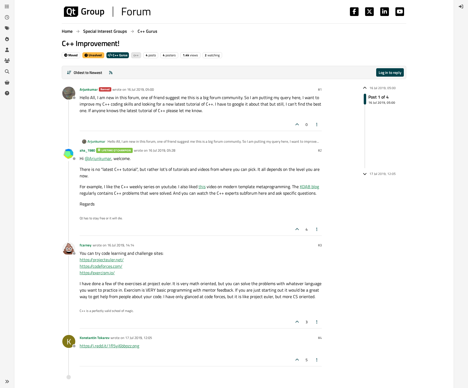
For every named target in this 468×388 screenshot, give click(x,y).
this (202, 186)
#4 (320, 337)
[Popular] (7, 39)
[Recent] (7, 17)
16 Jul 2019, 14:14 (120, 245)
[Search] (7, 71)
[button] (7, 381)
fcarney (86, 245)
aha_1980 (87, 150)
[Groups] (7, 60)
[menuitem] (461, 6)
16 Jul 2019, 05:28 (161, 150)
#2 (320, 150)
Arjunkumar (89, 89)
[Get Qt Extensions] (7, 82)
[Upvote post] (297, 124)
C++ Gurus (120, 55)
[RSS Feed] (111, 72)
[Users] (7, 49)
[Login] (461, 6)
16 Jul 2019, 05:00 (140, 89)
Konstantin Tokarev (94, 337)
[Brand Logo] (107, 11)
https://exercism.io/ (97, 272)
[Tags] (7, 28)
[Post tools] (317, 124)
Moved (72, 55)
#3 (320, 245)
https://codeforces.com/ (101, 266)
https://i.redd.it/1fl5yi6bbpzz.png (109, 346)
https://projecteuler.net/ (102, 259)
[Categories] (7, 6)
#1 (320, 89)
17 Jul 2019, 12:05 (138, 337)
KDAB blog (309, 186)
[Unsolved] (7, 93)
